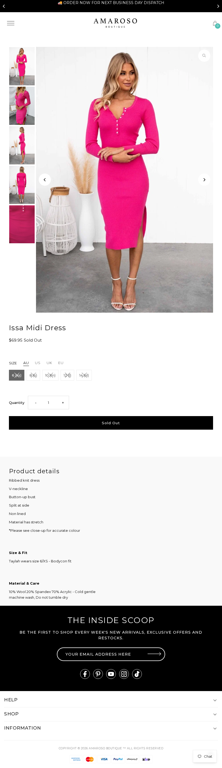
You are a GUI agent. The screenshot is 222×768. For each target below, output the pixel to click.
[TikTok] (137, 674)
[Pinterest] (98, 674)
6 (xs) (16, 375)
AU (26, 363)
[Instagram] (124, 674)
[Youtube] (111, 674)
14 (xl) (84, 375)
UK (49, 363)
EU (61, 363)
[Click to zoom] (204, 56)
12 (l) (67, 375)
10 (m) (50, 375)
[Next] (218, 6)
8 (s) (33, 375)
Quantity (16, 402)
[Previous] (4, 6)
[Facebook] (85, 674)
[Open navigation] (46, 23)
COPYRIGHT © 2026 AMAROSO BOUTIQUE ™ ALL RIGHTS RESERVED (111, 748)
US (38, 363)
